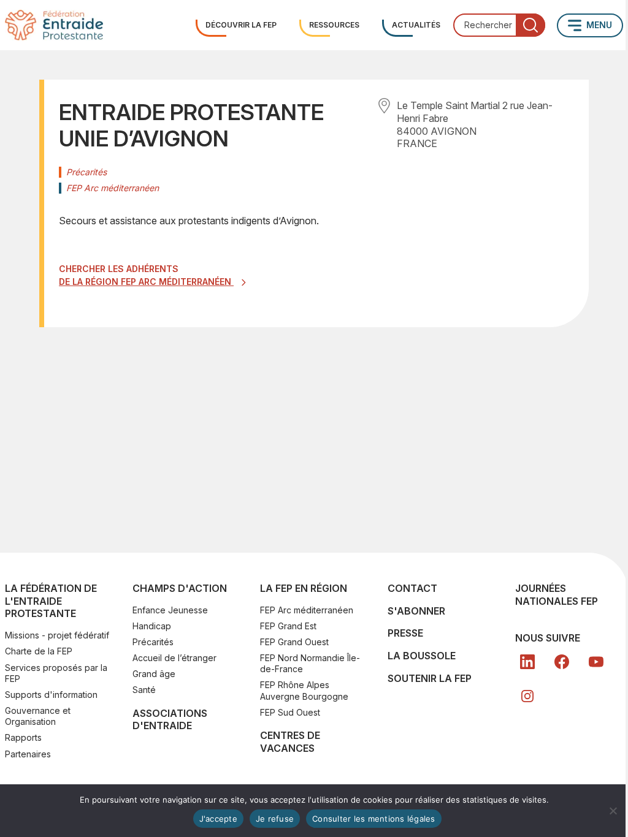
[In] (527, 696)
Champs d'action (179, 588)
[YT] (596, 662)
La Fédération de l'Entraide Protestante (51, 601)
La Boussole (422, 656)
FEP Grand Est (288, 626)
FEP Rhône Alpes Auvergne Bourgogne (304, 690)
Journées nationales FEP (556, 594)
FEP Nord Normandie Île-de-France (310, 663)
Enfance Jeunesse (170, 610)
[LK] (527, 662)
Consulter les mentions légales (373, 819)
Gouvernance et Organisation (38, 716)
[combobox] (499, 25)
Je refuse (275, 819)
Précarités (153, 642)
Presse (405, 633)
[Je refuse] (613, 811)
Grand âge (153, 673)
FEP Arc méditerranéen (306, 610)
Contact (412, 588)
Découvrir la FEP (241, 24)
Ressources (334, 24)
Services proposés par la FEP (56, 673)
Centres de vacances (290, 741)
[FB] (562, 662)
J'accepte (218, 819)
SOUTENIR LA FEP (430, 678)
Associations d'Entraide (169, 719)
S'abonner (416, 611)
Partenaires (28, 754)
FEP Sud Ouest (290, 712)
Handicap (151, 626)
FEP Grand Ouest (294, 642)
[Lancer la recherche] (530, 25)
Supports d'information (51, 694)
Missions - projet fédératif (57, 635)
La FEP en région (303, 588)
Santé (144, 689)
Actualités (416, 24)
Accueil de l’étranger (174, 658)
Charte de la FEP (38, 651)
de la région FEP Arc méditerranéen (146, 281)
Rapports (23, 737)
